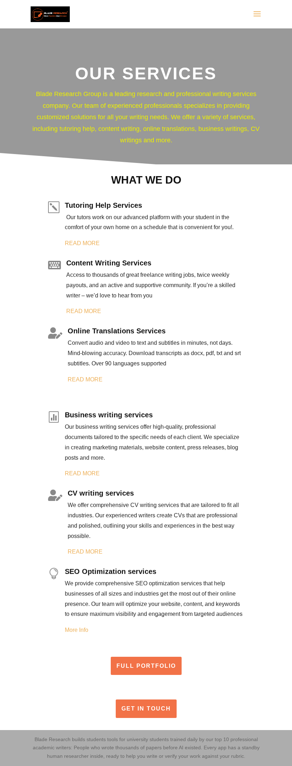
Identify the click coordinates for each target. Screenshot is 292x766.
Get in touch (146, 709)
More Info (76, 630)
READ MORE (82, 243)
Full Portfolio (146, 666)
